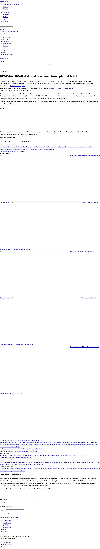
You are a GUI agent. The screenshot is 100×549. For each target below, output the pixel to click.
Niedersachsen (7, 43)
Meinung (5, 48)
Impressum (6, 542)
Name (2, 503)
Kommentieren (11, 151)
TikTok (5, 19)
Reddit (66, 88)
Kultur (4, 50)
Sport (4, 52)
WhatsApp (6, 21)
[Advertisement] (50, 120)
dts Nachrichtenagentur (17, 86)
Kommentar (4, 499)
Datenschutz (7, 544)
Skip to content (5, 1)
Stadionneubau (31, 449)
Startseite (3, 151)
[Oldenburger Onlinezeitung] (9, 517)
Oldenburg (6, 39)
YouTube (5, 17)
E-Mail (71, 88)
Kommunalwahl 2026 (19, 449)
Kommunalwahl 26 (8, 41)
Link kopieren (22, 151)
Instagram (6, 15)
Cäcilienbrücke (41, 449)
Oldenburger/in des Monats (11, 4)
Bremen (5, 46)
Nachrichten (7, 37)
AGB (4, 546)
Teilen (17, 151)
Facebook (6, 12)
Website (2, 510)
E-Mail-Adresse (5, 506)
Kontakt (5, 9)
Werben (5, 7)
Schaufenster (8, 54)
